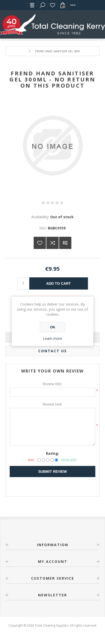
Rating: (52, 453)
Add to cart (58, 283)
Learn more (52, 338)
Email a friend (65, 243)
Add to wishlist (40, 243)
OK (52, 327)
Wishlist (52, 5)
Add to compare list (52, 243)
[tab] (52, 350)
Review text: (52, 404)
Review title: (52, 383)
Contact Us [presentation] (52, 350)
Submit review (52, 471)
